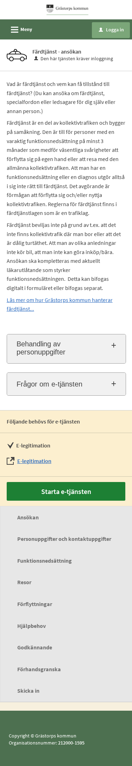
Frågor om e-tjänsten (49, 384)
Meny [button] (20, 30)
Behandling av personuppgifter (41, 348)
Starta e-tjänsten (66, 491)
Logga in (111, 29)
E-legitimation (34, 460)
